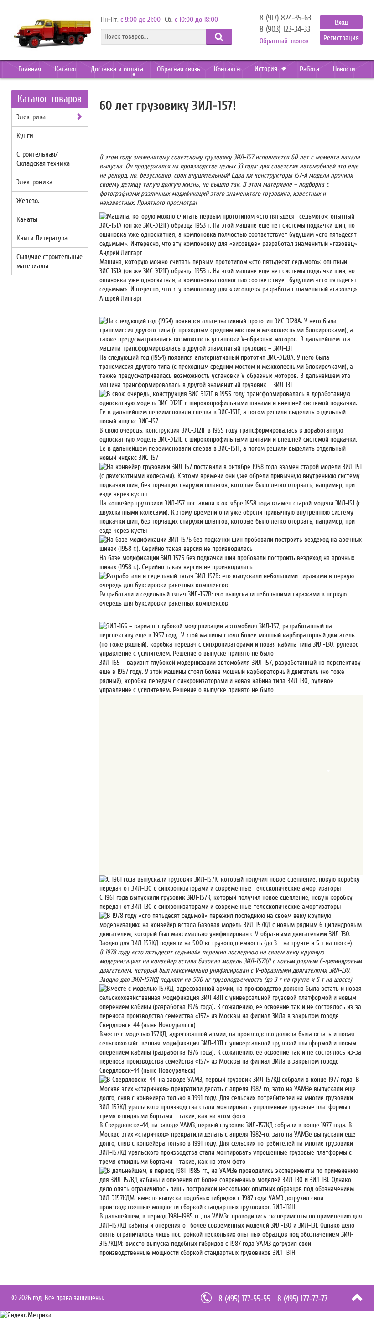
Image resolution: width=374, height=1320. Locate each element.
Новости (344, 69)
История (267, 69)
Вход (341, 22)
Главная (29, 69)
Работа (309, 69)
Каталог (66, 69)
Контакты (227, 69)
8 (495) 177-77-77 (302, 1299)
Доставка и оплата (117, 69)
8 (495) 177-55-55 (244, 1299)
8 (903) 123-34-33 (285, 29)
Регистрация (341, 38)
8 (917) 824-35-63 (285, 18)
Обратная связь (178, 69)
